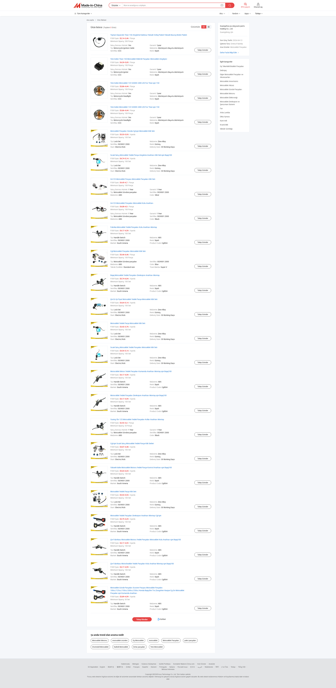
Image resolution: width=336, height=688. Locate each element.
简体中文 (111, 667)
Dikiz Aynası (225, 116)
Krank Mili (224, 124)
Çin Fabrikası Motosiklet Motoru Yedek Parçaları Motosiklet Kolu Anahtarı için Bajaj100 (145, 539)
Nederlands (209, 667)
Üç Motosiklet (138, 640)
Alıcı (221, 13)
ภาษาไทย (224, 667)
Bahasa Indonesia (168, 669)
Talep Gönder (202, 50)
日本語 (128, 667)
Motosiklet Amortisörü (229, 81)
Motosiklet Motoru (99, 640)
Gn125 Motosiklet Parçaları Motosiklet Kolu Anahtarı (131, 203)
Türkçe (233, 667)
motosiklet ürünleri (119, 640)
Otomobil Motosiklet (100, 647)
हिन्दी (217, 667)
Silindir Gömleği (226, 129)
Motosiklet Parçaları (171, 640)
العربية (200, 667)
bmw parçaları (139, 647)
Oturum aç (258, 7)
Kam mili (223, 120)
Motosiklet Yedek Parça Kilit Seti (123, 491)
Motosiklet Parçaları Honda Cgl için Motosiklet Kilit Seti (132, 131)
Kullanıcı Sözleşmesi (149, 664)
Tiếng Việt (241, 667)
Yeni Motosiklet (156, 647)
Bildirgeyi (135, 664)
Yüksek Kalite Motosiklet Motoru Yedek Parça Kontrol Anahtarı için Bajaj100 (141, 467)
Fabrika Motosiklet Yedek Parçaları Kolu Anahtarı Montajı (133, 227)
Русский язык (182, 667)
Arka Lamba (225, 112)
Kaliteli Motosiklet (121, 647)
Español (145, 667)
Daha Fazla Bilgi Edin (229, 52)
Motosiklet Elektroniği (228, 97)
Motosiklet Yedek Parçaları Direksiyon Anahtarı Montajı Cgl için (135, 515)
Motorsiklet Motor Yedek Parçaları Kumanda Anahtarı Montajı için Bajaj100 (141, 371)
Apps (247, 13)
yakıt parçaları (190, 640)
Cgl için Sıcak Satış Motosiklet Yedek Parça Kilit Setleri (132, 443)
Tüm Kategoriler (83, 13)
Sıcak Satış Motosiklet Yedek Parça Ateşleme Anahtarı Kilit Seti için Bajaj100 (141, 155)
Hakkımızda (125, 664)
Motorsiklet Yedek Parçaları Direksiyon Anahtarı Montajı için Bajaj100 (138, 395)
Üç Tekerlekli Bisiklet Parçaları (232, 66)
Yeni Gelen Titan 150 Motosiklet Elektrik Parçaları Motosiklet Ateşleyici (138, 59)
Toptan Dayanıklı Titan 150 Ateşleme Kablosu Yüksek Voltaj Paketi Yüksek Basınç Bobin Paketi (148, 35)
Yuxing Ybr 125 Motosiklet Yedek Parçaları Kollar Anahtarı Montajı (137, 419)
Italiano (172, 667)
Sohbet (163, 619)
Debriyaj (223, 70)
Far (221, 108)
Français (136, 667)
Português (163, 667)
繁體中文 (120, 667)
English (102, 667)
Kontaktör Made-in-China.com (184, 664)
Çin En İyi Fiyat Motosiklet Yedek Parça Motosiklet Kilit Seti (133, 299)
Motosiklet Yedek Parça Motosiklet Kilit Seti (127, 323)
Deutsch (154, 667)
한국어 (192, 667)
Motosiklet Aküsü (227, 85)
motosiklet (153, 640)
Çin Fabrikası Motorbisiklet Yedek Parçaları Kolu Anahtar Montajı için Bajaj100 (142, 563)
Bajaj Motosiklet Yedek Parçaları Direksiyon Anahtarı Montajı (135, 275)
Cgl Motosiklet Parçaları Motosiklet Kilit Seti (128, 251)
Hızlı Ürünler (201, 664)
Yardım (235, 13)
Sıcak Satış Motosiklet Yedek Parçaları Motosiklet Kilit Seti (133, 347)
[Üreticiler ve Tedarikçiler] (88, 5)
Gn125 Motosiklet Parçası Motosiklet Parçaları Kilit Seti (132, 179)
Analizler (212, 664)
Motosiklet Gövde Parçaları (231, 89)
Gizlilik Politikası (164, 664)
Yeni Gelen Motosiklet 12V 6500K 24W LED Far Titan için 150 (134, 83)
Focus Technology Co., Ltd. (166, 674)
